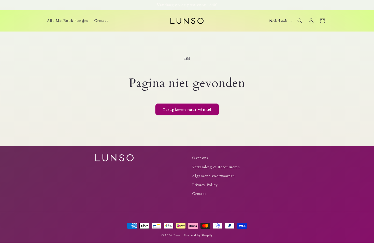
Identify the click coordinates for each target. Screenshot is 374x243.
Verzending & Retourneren (216, 167)
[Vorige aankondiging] (48, 5)
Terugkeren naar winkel (187, 109)
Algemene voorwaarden (213, 176)
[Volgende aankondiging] (325, 5)
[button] (300, 20)
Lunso (178, 235)
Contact (199, 193)
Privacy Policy (205, 185)
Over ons (200, 158)
